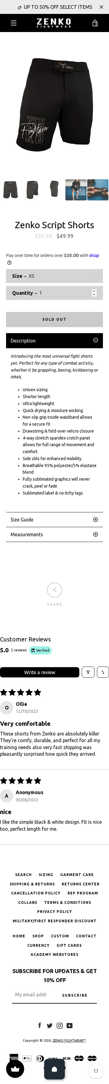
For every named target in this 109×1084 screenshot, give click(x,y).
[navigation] (13, 23)
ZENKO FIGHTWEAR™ (69, 1040)
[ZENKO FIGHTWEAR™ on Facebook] (40, 1025)
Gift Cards (69, 945)
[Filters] (88, 672)
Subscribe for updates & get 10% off (54, 975)
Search (23, 875)
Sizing (46, 875)
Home (19, 936)
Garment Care (77, 875)
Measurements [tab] (27, 534)
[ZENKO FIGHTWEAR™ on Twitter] (50, 1025)
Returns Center (81, 884)
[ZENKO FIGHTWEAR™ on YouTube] (70, 1025)
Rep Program (83, 893)
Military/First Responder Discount (55, 921)
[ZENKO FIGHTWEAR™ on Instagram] (60, 1025)
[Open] (54, 1069)
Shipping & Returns (32, 884)
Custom (60, 936)
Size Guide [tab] (22, 519)
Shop (38, 936)
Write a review (39, 672)
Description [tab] (23, 340)
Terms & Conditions (67, 902)
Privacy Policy (54, 912)
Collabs (27, 902)
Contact (86, 936)
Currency (38, 945)
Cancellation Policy (36, 893)
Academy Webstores (54, 954)
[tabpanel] (54, 430)
